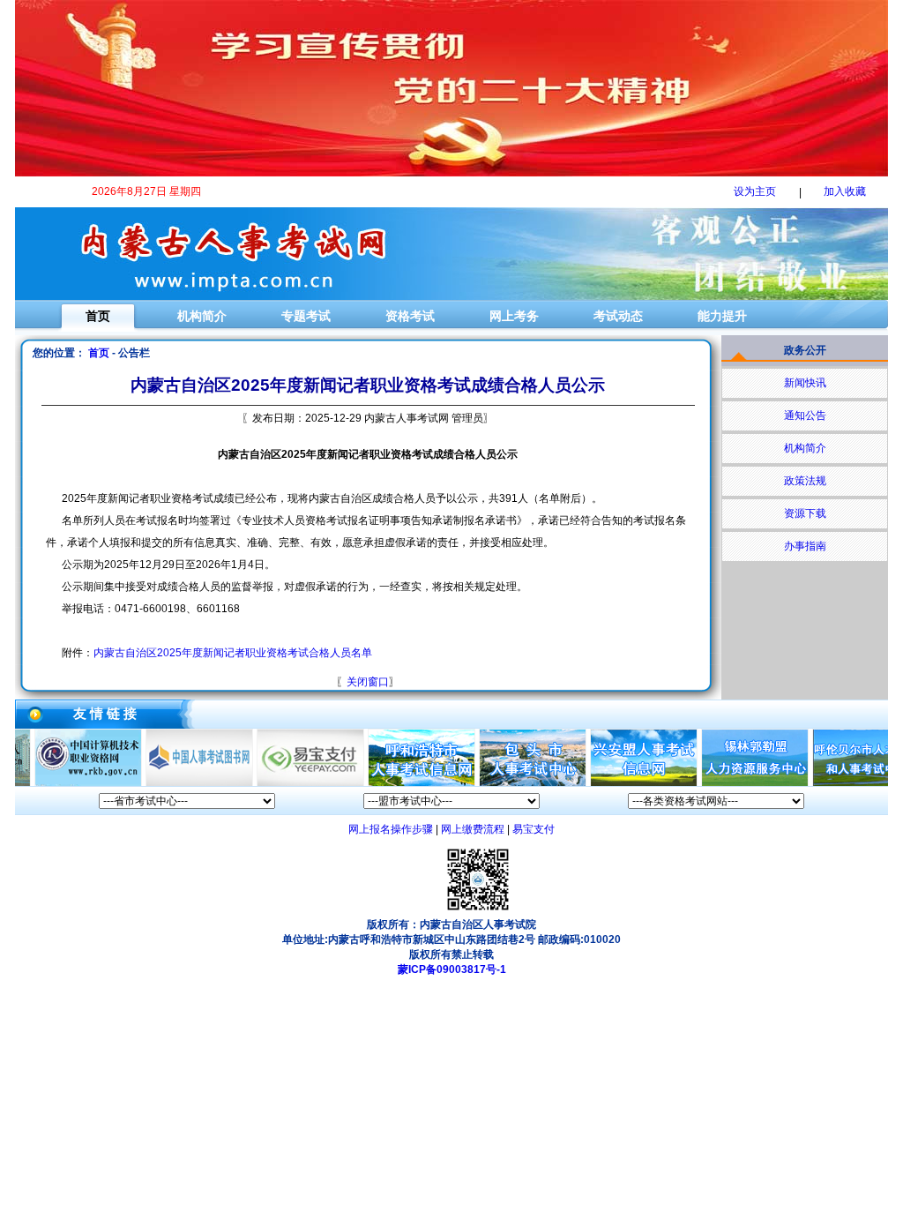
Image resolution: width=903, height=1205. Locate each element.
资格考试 (410, 316)
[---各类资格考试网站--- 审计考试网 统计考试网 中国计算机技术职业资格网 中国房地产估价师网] (716, 801)
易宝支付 (533, 829)
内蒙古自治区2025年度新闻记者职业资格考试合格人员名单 (232, 653)
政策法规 (805, 481)
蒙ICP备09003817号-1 (452, 969)
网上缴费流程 (472, 829)
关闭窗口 (368, 682)
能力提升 (722, 316)
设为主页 (755, 191)
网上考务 (514, 316)
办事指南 (805, 546)
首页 (98, 316)
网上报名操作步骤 (390, 829)
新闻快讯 (805, 383)
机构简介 (202, 316)
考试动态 (618, 316)
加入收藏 (845, 191)
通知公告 (805, 415)
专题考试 (306, 316)
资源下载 (805, 513)
